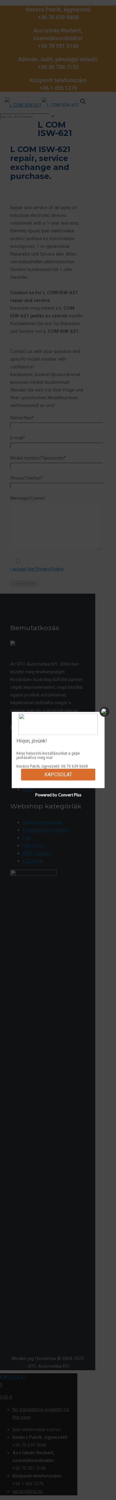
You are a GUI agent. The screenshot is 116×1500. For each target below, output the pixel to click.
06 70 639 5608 (74, 766)
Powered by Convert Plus (58, 794)
